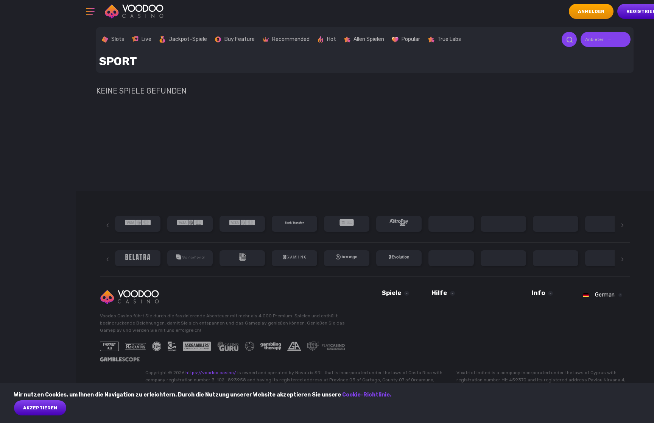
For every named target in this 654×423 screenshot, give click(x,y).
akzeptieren (40, 408)
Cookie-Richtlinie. (366, 395)
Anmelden (591, 11)
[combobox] (606, 39)
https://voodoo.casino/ (210, 372)
